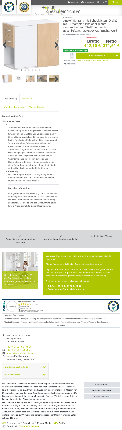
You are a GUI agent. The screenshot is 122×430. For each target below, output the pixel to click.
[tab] (11, 98)
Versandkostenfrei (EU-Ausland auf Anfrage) (92, 60)
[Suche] (98, 2)
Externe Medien (44, 423)
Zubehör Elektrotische (14, 107)
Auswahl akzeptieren (101, 390)
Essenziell (11, 423)
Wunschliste (71, 64)
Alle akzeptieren (101, 396)
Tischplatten (27, 98)
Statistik (26, 423)
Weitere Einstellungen (29, 426)
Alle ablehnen (101, 384)
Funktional (12, 426)
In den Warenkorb (97, 55)
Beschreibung (10, 98)
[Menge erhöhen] (72, 54)
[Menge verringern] (72, 57)
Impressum (65, 412)
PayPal (62, 423)
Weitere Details (36, 107)
